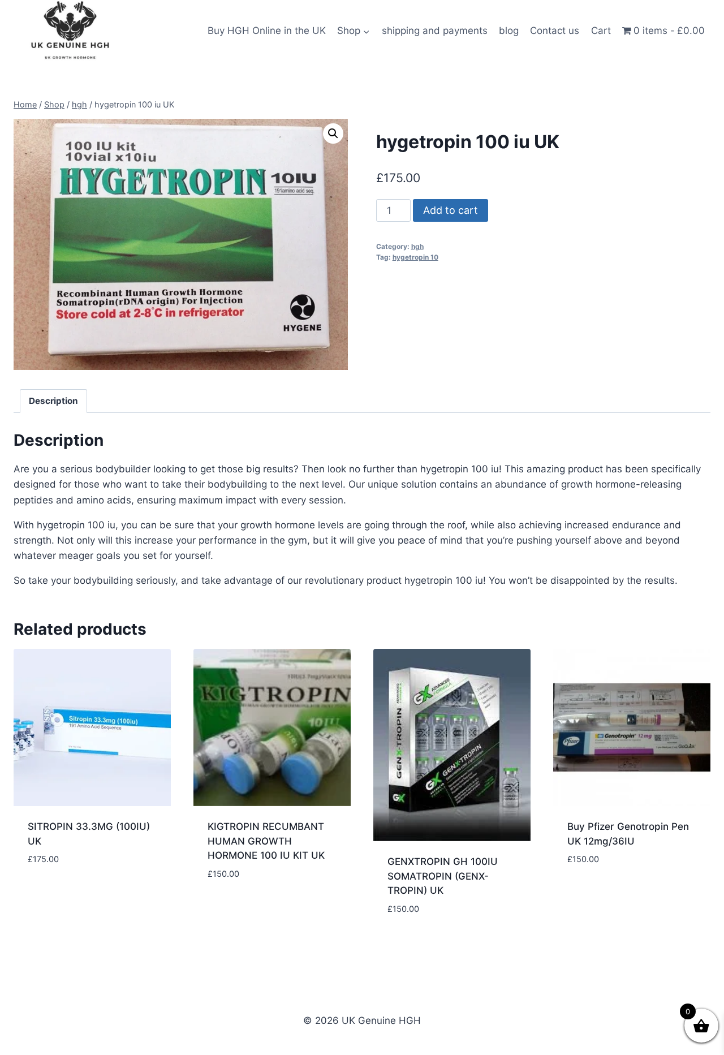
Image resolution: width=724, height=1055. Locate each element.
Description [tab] (53, 400)
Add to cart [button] (56, 893)
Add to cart (450, 210)
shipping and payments (435, 30)
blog (509, 30)
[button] (333, 133)
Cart (601, 30)
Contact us (554, 30)
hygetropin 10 (415, 257)
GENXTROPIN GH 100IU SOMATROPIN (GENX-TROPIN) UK (442, 876)
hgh (417, 246)
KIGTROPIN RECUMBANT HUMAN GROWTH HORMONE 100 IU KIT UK (266, 841)
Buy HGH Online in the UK (267, 30)
